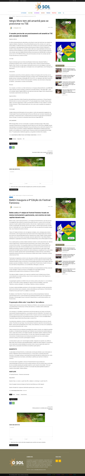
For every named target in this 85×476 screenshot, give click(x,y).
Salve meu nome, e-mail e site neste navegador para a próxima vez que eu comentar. (28, 186)
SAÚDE (74, 474)
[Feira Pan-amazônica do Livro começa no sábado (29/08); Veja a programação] (59, 70)
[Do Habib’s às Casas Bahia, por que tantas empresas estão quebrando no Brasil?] (59, 77)
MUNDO (62, 474)
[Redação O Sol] (11, 28)
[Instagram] (75, 1)
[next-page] (58, 97)
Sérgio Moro (19, 138)
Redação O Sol (17, 28)
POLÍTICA (13, 16)
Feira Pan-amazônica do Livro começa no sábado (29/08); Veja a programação (69, 70)
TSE (23, 138)
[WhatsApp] (13, 147)
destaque (14, 138)
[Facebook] (73, 1)
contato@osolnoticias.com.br (40, 469)
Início (10, 16)
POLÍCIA (66, 474)
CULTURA (53, 474)
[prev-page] (56, 97)
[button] (63, 12)
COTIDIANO (49, 474)
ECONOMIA (58, 474)
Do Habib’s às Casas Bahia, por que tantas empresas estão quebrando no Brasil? (68, 76)
